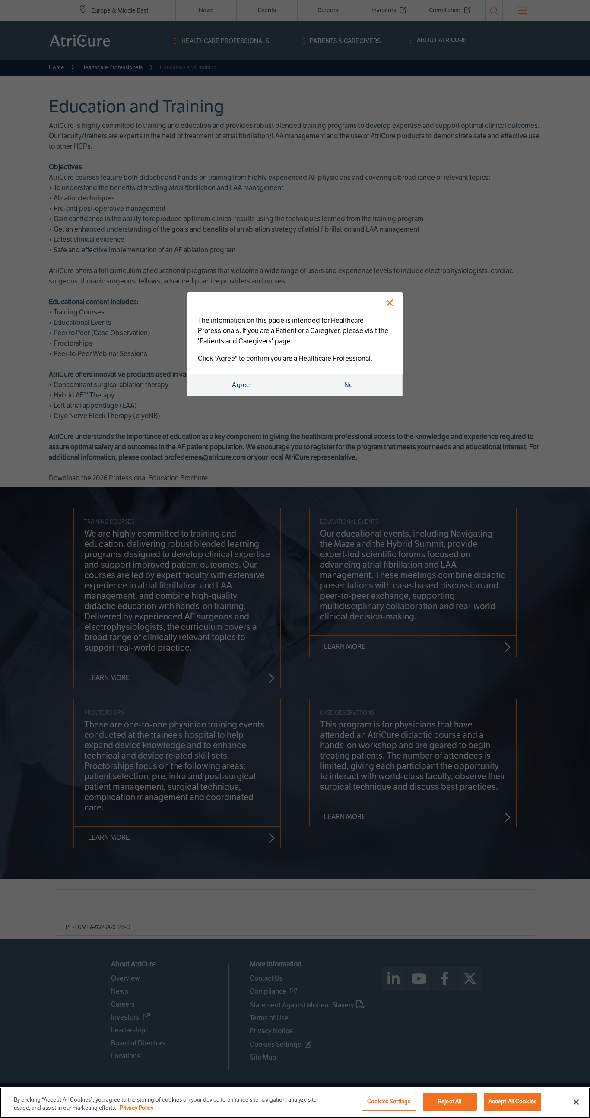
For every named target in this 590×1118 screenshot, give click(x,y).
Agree (241, 385)
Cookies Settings (388, 1101)
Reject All (449, 1101)
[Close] (576, 1102)
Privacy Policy (136, 1108)
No (348, 385)
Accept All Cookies (512, 1101)
